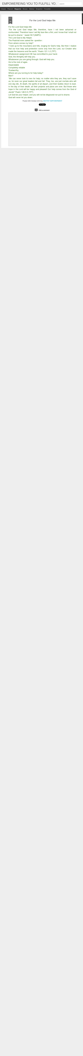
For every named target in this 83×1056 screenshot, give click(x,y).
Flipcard (10, 9)
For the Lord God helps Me (42, 20)
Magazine (17, 9)
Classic (3, 9)
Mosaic (25, 9)
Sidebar (31, 9)
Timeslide (47, 9)
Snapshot (39, 9)
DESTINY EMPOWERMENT (52, 101)
